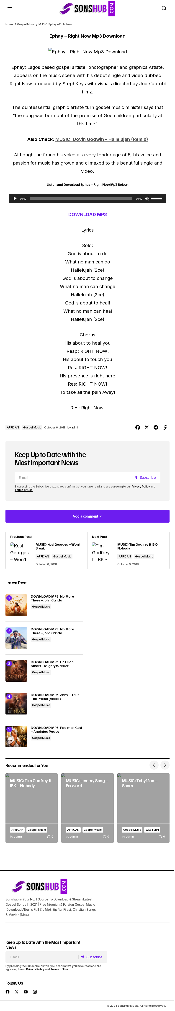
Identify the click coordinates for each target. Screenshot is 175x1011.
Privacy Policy (141, 486)
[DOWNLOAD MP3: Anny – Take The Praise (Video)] (16, 703)
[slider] (157, 198)
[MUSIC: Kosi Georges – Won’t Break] (47, 550)
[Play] (15, 198)
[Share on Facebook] (137, 427)
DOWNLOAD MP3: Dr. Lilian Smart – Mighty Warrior (52, 664)
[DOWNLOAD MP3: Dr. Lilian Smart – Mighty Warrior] (16, 671)
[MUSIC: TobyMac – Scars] (143, 808)
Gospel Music (26, 24)
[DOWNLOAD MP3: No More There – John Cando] (16, 605)
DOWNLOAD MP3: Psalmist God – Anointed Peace (56, 730)
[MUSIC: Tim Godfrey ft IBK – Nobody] (31, 808)
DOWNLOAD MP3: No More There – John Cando (52, 598)
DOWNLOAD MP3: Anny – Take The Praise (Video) (55, 697)
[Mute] (147, 198)
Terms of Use (24, 490)
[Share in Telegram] (155, 427)
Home (9, 24)
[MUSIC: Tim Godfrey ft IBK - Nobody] (128, 550)
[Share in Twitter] (146, 427)
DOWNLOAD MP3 (87, 214)
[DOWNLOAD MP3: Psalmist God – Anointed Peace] (16, 736)
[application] (87, 198)
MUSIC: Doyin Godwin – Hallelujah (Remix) (101, 139)
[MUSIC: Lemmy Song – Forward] (87, 808)
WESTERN (152, 829)
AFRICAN (13, 427)
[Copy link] (165, 427)
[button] (9, 8)
